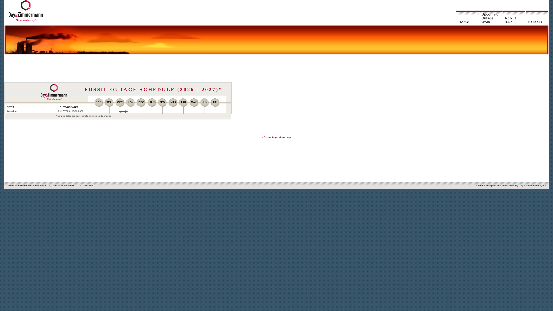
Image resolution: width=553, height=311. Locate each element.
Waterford (12, 111)
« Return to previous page (276, 137)
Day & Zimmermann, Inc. (533, 185)
